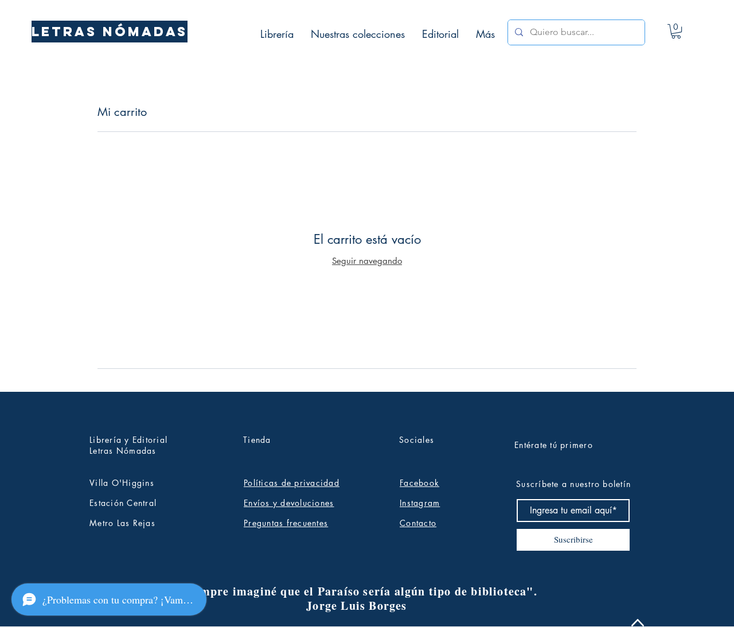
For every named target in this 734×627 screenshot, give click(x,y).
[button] (676, 31)
